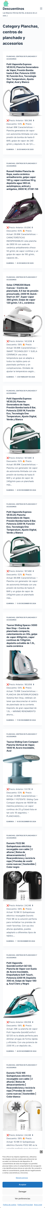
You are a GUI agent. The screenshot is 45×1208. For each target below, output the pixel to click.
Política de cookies (9, 1205)
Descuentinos (13, 9)
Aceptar (22, 1184)
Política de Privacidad (25, 1205)
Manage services (22, 1178)
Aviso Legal (38, 1205)
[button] (41, 1152)
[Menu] (41, 8)
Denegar (22, 1191)
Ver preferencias (22, 1198)
